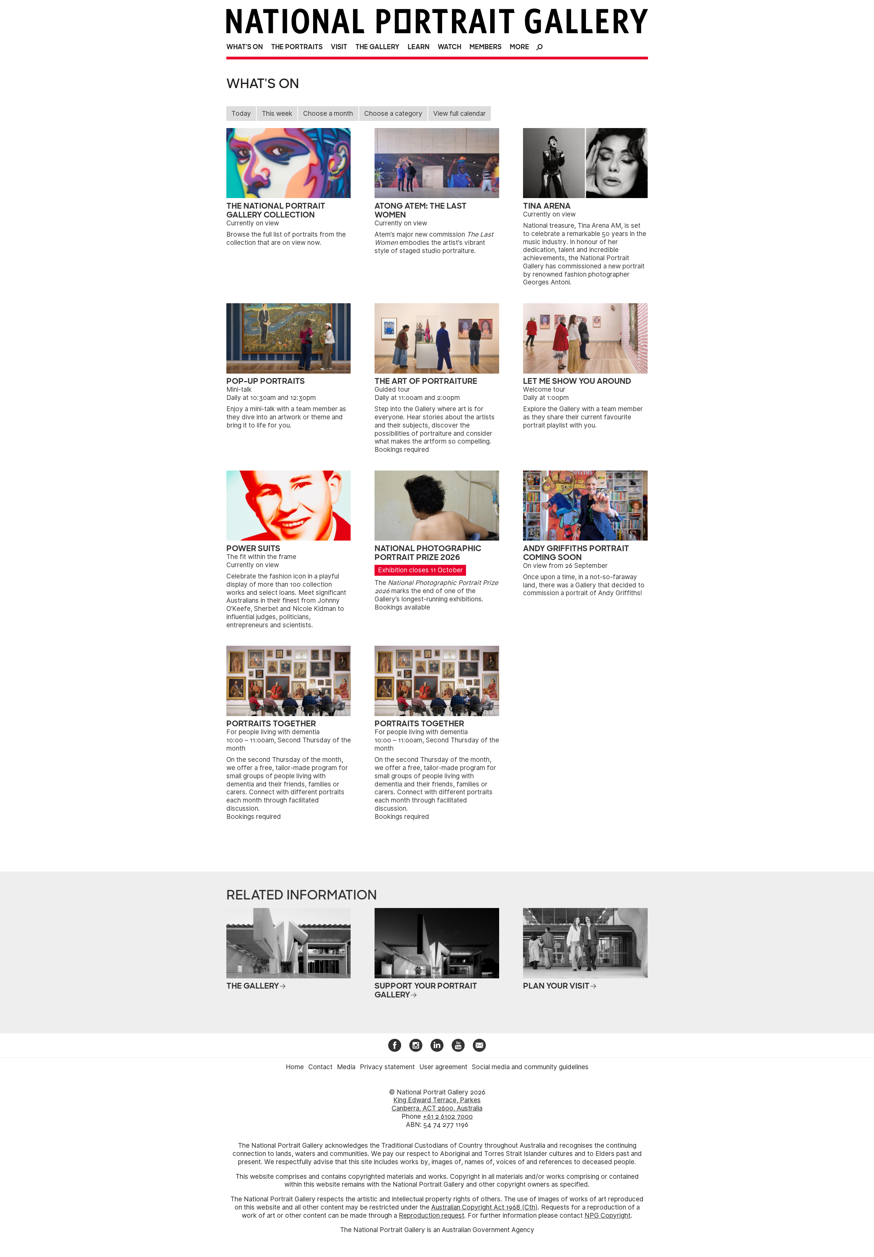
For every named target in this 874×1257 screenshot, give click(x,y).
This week (277, 113)
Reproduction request (431, 1215)
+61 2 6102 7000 (448, 1116)
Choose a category (393, 113)
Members (485, 47)
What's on (244, 47)
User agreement (443, 1067)
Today (241, 113)
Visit (339, 47)
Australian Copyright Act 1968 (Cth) (484, 1207)
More (519, 47)
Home (295, 1067)
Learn (418, 47)
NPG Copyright (607, 1215)
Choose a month (328, 113)
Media (346, 1067)
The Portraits (297, 47)
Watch (449, 47)
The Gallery (377, 47)
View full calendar (459, 113)
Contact (320, 1067)
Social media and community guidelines (530, 1067)
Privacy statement (387, 1067)
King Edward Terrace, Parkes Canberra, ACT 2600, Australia (437, 1104)
